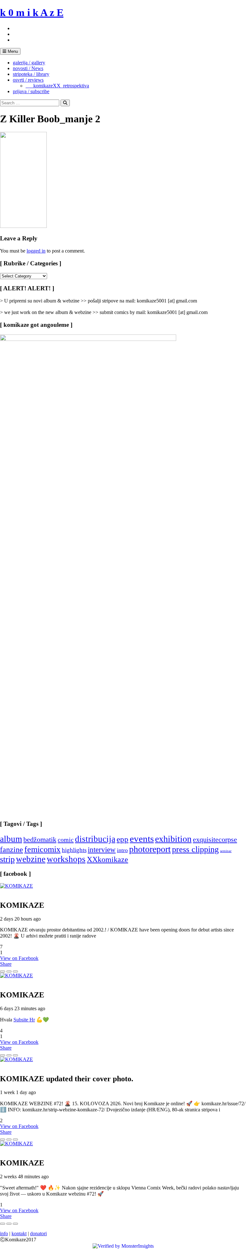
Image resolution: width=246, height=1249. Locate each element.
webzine (30, 859)
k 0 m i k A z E (31, 12)
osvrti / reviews (28, 80)
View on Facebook (19, 958)
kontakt (19, 1233)
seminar (226, 851)
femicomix (42, 849)
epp (122, 839)
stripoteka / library (31, 74)
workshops (66, 859)
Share (6, 964)
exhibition (173, 839)
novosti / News (28, 68)
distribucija (95, 839)
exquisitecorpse (215, 839)
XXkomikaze (107, 859)
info (4, 1233)
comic (66, 839)
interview (102, 849)
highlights (74, 850)
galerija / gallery (29, 62)
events (142, 839)
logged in (36, 251)
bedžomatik (39, 839)
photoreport (150, 849)
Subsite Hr (24, 1019)
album (11, 839)
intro (122, 850)
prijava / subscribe (31, 91)
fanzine (11, 849)
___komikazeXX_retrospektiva (57, 85)
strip (7, 859)
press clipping (195, 849)
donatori (38, 1233)
